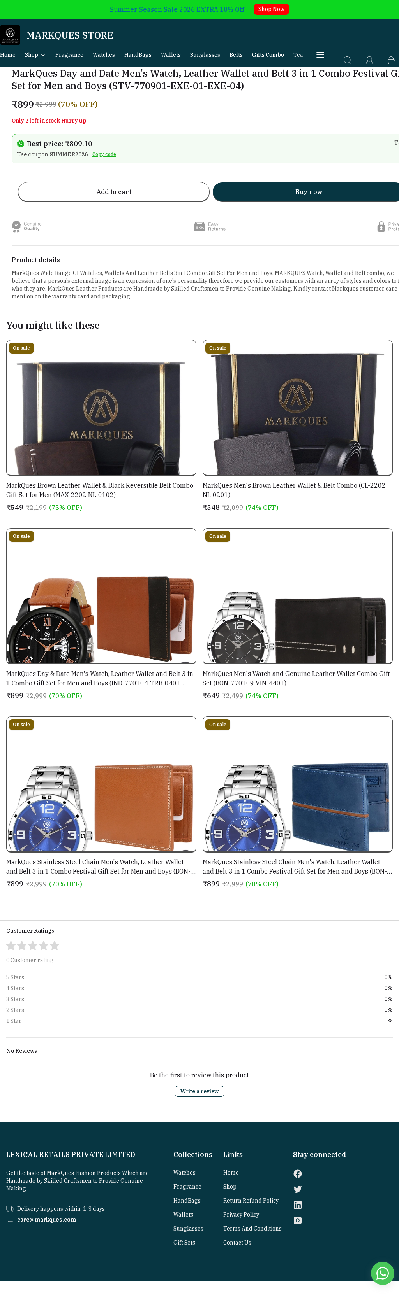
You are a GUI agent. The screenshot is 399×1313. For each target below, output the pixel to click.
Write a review (199, 1091)
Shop (31, 54)
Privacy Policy (241, 1214)
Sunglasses (205, 54)
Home (8, 54)
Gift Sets (184, 1242)
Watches (104, 54)
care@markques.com (46, 1219)
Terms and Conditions (252, 1228)
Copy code (104, 154)
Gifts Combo (268, 54)
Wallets (171, 54)
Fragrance (69, 54)
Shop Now (271, 8)
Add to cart (114, 192)
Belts (236, 54)
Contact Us (237, 1242)
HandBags (138, 54)
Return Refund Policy (251, 1200)
